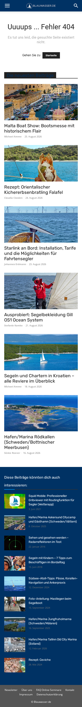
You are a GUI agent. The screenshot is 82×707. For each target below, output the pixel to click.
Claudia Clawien (13, 197)
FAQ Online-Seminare (48, 690)
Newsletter (11, 690)
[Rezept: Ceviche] (14, 665)
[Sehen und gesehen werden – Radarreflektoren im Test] (14, 543)
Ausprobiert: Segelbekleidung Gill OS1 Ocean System (38, 317)
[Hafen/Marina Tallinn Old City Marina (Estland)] (14, 644)
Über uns (26, 690)
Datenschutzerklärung (50, 694)
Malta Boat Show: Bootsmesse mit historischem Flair (39, 128)
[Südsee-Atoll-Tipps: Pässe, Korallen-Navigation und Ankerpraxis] (14, 583)
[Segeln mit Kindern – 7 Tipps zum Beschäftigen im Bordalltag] (14, 563)
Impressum (26, 694)
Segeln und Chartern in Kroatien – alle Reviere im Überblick (39, 378)
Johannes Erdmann (15, 264)
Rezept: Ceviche (40, 660)
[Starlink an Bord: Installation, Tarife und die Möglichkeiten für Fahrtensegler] (41, 224)
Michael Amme (13, 136)
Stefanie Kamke (13, 325)
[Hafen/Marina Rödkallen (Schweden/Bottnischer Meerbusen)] (41, 413)
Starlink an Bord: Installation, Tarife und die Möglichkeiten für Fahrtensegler (40, 253)
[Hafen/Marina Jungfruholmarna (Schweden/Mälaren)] (14, 624)
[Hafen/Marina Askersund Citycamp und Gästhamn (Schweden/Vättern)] (14, 522)
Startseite (51, 55)
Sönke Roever (12, 452)
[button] (7, 5)
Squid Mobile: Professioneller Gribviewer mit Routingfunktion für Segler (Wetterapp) (51, 500)
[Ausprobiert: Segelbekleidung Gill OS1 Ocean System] (41, 291)
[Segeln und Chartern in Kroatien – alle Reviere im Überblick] (41, 352)
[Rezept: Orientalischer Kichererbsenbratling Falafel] (41, 163)
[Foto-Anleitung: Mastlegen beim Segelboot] (14, 604)
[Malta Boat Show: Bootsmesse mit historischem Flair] (41, 102)
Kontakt (69, 690)
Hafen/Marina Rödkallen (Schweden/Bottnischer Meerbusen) (29, 442)
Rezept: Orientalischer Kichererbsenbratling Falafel (33, 189)
